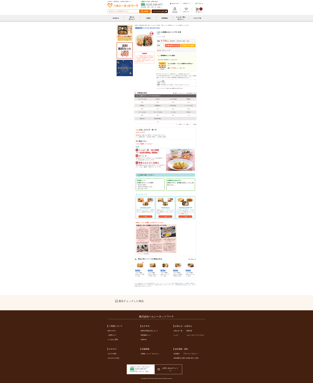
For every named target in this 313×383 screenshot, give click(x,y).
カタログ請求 (112, 354)
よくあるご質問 (113, 339)
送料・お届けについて (164, 50)
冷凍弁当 (116, 18)
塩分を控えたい (132, 18)
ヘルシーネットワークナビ (195, 335)
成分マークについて (180, 93)
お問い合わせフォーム (170, 369)
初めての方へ (176, 3)
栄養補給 (164, 18)
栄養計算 (189, 331)
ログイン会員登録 (174, 11)
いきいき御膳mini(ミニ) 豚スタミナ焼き (152, 274)
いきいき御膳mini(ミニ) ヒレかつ (190, 274)
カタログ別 (197, 18)
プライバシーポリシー (190, 354)
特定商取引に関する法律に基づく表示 (186, 358)
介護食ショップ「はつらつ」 (150, 354)
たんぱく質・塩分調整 (155, 25)
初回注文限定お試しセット (149, 331)
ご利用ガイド (186, 3)
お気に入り (186, 11)
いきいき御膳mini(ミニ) (169, 25)
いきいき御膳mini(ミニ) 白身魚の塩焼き (177, 274)
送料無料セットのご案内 (168, 55)
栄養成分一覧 (191, 93)
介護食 (148, 18)
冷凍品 (162, 25)
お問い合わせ (199, 3)
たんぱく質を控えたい (181, 18)
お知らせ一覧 (178, 331)
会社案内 (176, 354)
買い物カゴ (199, 10)
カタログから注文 (159, 11)
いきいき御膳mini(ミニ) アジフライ (164, 274)
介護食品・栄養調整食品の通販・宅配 (142, 25)
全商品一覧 (193, 259)
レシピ (176, 335)
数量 (158, 45)
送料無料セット (146, 335)
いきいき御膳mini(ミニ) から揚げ (139, 274)
